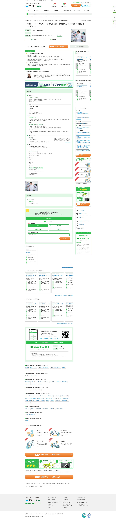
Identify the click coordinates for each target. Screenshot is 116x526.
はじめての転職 (79, 500)
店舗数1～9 (44, 395)
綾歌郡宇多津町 (45, 408)
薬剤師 (38, 225)
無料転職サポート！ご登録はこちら (48, 454)
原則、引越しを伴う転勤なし (30, 398)
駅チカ (47, 400)
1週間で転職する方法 (80, 504)
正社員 (26, 375)
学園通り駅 (27, 420)
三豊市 (32, 408)
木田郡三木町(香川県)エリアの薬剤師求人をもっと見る (64, 295)
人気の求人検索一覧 (66, 504)
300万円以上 (27, 381)
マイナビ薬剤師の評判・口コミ (82, 505)
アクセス (59, 35)
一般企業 (63, 367)
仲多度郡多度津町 (59, 408)
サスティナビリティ (39, 513)
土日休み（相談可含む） (33, 151)
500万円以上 (52, 381)
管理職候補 (43, 400)
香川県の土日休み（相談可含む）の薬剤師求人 (83, 138)
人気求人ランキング (66, 502)
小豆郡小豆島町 (38, 408)
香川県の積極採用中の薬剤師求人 (82, 149)
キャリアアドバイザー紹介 (67, 500)
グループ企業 (52, 513)
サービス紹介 (36, 10)
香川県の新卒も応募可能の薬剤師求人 (83, 133)
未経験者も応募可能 (32, 167)
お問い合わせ (50, 505)
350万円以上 (34, 381)
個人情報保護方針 (60, 513)
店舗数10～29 (50, 395)
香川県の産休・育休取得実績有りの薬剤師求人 (83, 143)
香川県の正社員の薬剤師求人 (81, 123)
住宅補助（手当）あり (32, 117)
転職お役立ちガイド (67, 10)
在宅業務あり (31, 97)
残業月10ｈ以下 (66, 398)
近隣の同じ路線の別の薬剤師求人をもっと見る (65, 323)
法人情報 (54, 39)
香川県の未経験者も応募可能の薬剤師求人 (83, 136)
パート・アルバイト (33, 375)
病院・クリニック (33, 367)
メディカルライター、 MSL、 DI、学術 (40, 369)
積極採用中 (36, 97)
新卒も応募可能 (39, 167)
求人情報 (35, 39)
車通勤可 (30, 137)
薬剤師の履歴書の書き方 (81, 499)
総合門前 (37, 400)
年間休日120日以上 (64, 395)
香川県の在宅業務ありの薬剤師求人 (83, 150)
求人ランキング (77, 10)
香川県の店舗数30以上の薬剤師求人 (83, 147)
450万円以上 (46, 381)
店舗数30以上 (31, 201)
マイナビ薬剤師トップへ (52, 497)
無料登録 (76, 5)
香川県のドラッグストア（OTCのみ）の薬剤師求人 (82, 128)
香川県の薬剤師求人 (80, 112)
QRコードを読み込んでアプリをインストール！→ (49, 338)
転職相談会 (46, 10)
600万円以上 (64, 381)
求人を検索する (87, 10)
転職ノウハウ (57, 10)
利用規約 (49, 504)
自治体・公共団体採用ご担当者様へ (54, 500)
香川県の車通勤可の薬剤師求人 (82, 146)
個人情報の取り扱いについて (53, 502)
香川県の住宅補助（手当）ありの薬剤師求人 (83, 141)
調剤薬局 (27, 367)
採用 (46, 513)
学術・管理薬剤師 (28, 369)
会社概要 (26, 513)
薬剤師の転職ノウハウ (81, 497)
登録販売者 (59, 229)
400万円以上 (40, 381)
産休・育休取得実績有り (33, 124)
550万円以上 (58, 381)
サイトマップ (50, 507)
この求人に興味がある (57, 46)
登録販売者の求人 (65, 400)
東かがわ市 (27, 408)
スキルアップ (40, 124)
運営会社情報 (65, 507)
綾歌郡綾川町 (52, 408)
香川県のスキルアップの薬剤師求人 (83, 145)
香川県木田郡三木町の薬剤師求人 (82, 113)
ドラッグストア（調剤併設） (43, 367)
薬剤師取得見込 (38, 229)
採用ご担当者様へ (76, 2)
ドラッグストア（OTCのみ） (55, 367)
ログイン (86, 5)
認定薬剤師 (59, 225)
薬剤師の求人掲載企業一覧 (67, 505)
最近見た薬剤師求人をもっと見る (67, 267)
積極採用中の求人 (28, 402)
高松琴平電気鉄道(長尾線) (30, 414)
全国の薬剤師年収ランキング (82, 502)
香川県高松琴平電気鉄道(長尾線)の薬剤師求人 (83, 118)
